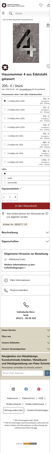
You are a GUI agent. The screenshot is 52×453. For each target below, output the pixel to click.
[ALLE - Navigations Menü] (3, 13)
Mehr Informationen (20, 280)
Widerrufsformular (34, 404)
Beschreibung (10, 232)
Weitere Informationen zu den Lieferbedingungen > (19, 266)
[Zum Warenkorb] (48, 5)
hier (35, 428)
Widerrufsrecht (13, 404)
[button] (47, 25)
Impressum (12, 398)
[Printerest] (39, 389)
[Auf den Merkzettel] (48, 66)
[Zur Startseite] (13, 5)
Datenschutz (28, 398)
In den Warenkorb (26, 206)
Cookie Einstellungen (37, 410)
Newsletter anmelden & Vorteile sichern (22, 367)
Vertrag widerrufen (13, 410)
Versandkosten (26, 89)
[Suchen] (11, 13)
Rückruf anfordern (19, 290)
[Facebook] (26, 389)
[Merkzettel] (41, 5)
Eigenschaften (10, 241)
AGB (40, 398)
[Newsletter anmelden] (47, 373)
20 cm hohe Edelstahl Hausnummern (18, 20)
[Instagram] (13, 389)
